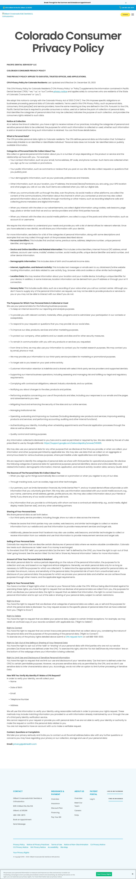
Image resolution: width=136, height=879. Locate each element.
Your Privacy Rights (21, 853)
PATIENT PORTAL (94, 793)
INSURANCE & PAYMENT (57, 793)
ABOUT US (79, 791)
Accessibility (53, 847)
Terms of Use (56, 845)
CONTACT (18, 791)
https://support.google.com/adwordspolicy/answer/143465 (72, 443)
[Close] (132, 874)
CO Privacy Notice (20, 847)
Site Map (64, 847)
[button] (132, 14)
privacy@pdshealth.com (25, 744)
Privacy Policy (19, 845)
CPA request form (74, 636)
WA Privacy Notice (38, 847)
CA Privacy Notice (97, 845)
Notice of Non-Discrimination (76, 845)
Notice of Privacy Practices (38, 845)
